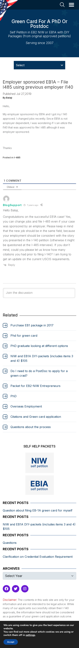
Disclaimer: (10, 600)
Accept (10, 641)
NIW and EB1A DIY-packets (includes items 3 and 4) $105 (39, 527)
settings (30, 635)
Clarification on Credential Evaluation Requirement (38, 556)
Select (20, 65)
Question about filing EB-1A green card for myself (37, 510)
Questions (10, 543)
